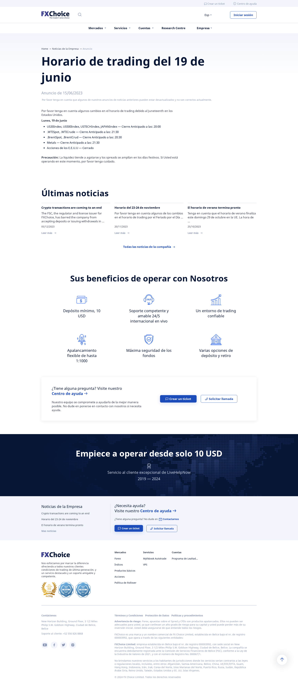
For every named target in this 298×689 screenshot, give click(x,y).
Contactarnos (171, 519)
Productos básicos (125, 570)
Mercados (95, 28)
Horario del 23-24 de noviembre (59, 519)
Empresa (203, 28)
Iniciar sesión (243, 15)
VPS (145, 564)
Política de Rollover (125, 582)
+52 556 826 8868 (73, 633)
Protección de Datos (157, 615)
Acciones (120, 576)
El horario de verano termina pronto (62, 525)
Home (44, 48)
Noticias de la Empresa (65, 48)
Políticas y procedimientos (187, 615)
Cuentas (144, 28)
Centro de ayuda (247, 3)
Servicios (120, 28)
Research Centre (173, 28)
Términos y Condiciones (129, 615)
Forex (118, 558)
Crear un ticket (216, 3)
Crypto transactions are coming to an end (65, 513)
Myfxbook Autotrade (154, 558)
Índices (119, 564)
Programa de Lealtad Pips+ (185, 558)
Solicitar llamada (221, 399)
